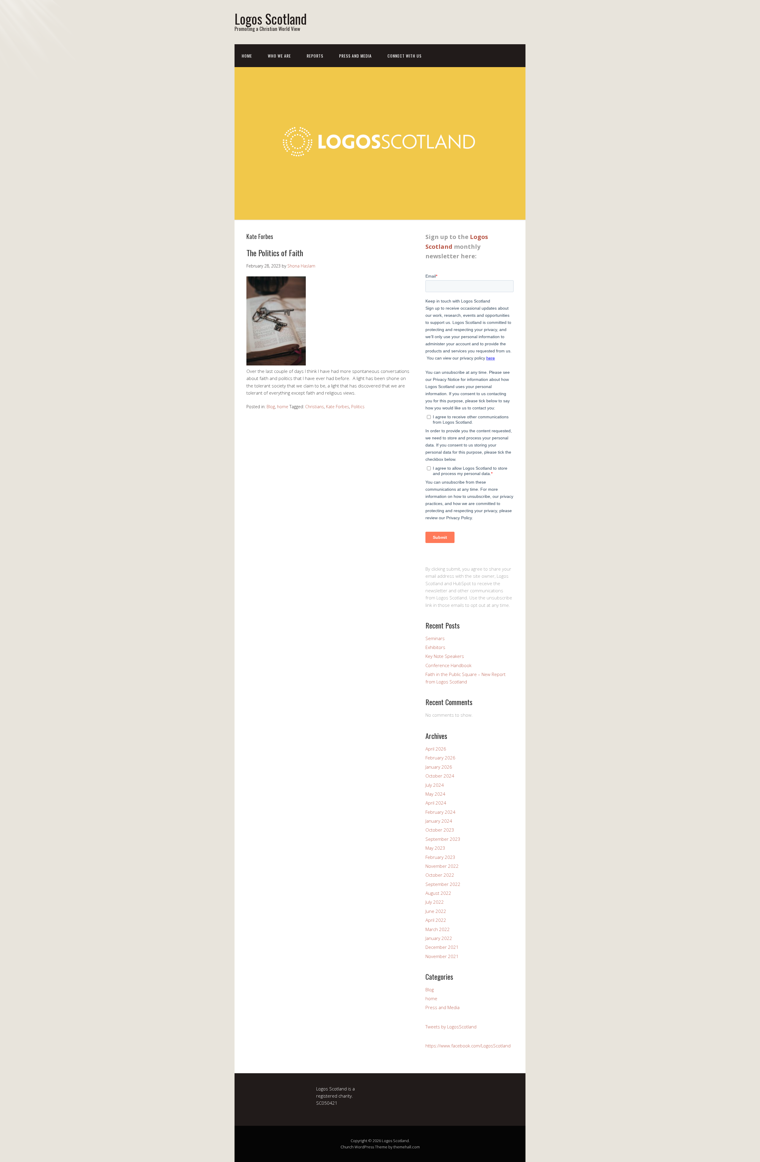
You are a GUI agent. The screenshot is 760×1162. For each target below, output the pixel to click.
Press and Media (355, 56)
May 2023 (435, 848)
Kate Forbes (337, 406)
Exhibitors (435, 647)
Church (347, 1147)
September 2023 (442, 839)
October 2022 (439, 875)
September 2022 (442, 884)
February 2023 (440, 857)
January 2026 (438, 767)
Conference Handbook (448, 665)
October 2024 (439, 776)
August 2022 (438, 893)
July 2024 (434, 785)
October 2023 (439, 830)
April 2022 (435, 920)
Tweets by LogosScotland (450, 1027)
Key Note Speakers (444, 656)
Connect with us (404, 56)
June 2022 (435, 911)
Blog (271, 406)
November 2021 (442, 956)
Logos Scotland (271, 19)
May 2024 (435, 794)
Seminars (435, 638)
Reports (315, 56)
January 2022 (438, 938)
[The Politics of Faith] (276, 364)
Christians (314, 406)
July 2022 (434, 902)
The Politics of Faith (274, 253)
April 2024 (435, 803)
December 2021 (442, 947)
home (282, 406)
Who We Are (279, 56)
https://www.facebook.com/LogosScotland (468, 1046)
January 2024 (438, 821)
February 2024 (440, 812)
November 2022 (442, 866)
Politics (358, 406)
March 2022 (437, 929)
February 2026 (440, 758)
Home (247, 56)
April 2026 (435, 749)
